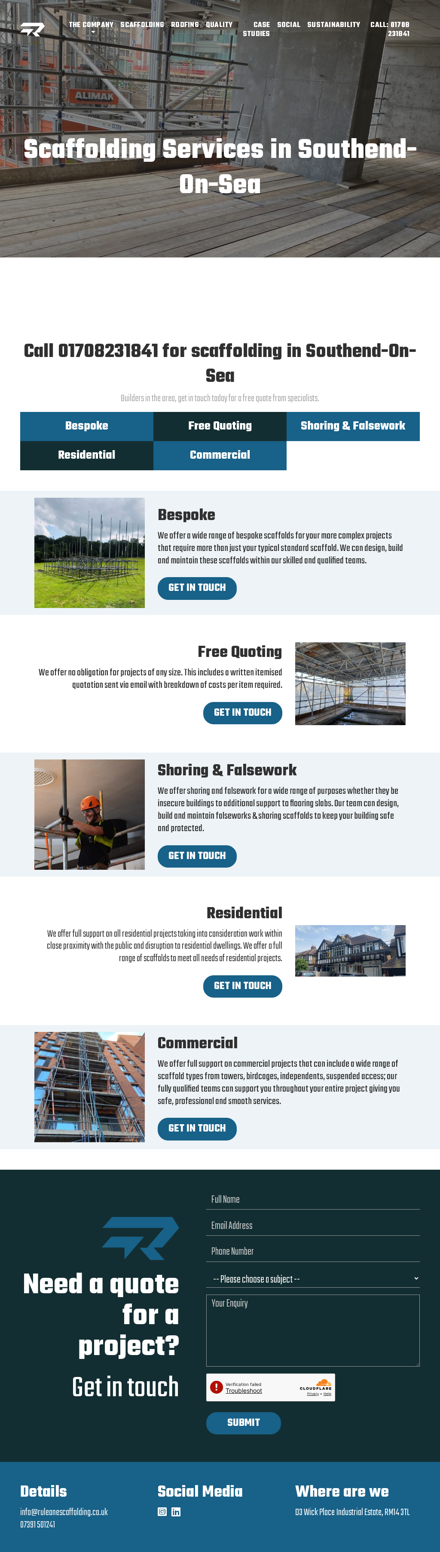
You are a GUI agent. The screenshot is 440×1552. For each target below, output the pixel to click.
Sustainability (334, 25)
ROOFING (185, 25)
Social (289, 25)
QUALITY (219, 25)
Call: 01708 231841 (389, 29)
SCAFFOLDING (142, 25)
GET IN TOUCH (197, 588)
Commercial (220, 455)
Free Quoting (220, 426)
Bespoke (86, 426)
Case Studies (256, 29)
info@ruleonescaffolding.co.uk (64, 1512)
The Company (91, 25)
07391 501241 (37, 1525)
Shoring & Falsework (353, 426)
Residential (86, 455)
